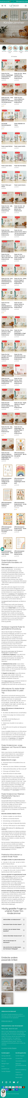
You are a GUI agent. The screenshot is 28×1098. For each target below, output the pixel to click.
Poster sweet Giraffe (19, 146)
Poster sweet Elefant (6, 146)
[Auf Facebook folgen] (2, 1082)
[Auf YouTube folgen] (14, 1082)
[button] (2, 549)
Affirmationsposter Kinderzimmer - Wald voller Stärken (7, 552)
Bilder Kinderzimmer (9, 681)
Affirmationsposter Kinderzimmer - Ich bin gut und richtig (20, 504)
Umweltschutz (19, 1058)
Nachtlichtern (12, 738)
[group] (4, 48)
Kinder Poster (8, 876)
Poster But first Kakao (20, 165)
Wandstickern (20, 593)
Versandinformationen (21, 1061)
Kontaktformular (5, 1068)
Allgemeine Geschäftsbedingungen (21, 1065)
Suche (2, 1066)
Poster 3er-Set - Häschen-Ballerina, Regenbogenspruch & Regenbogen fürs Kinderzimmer (7, 456)
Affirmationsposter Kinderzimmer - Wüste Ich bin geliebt (20, 528)
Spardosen (19, 847)
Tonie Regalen (15, 789)
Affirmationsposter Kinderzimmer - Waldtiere (6, 504)
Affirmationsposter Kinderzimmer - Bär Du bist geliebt (20, 454)
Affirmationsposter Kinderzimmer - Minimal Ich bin (19, 552)
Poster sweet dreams (19, 185)
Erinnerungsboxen (5, 849)
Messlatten (21, 738)
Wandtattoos (11, 593)
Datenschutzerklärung (21, 1069)
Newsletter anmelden (6, 1058)
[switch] (3, 1096)
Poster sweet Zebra (6, 165)
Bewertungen (19, 1077)
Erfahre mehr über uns (6, 1021)
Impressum (18, 1072)
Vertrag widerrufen (6, 1055)
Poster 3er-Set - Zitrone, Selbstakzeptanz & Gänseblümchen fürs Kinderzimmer (7, 306)
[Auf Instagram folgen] (6, 1082)
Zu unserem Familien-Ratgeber (9, 1048)
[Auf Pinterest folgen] (10, 1082)
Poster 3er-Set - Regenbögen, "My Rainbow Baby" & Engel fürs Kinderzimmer (19, 430)
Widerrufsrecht (19, 1074)
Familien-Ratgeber (5, 1071)
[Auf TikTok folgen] (18, 1082)
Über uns (3, 1061)
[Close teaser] (5, 546)
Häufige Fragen (5, 1063)
